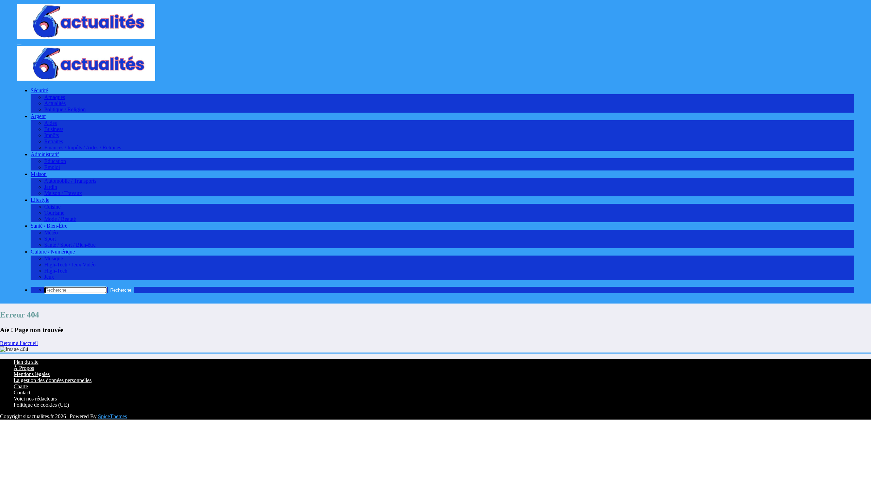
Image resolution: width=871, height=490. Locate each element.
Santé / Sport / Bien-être (70, 245)
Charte (21, 386)
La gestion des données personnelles (53, 380)
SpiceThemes (112, 416)
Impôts (51, 135)
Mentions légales (32, 374)
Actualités (55, 103)
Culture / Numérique (53, 252)
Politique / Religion (65, 109)
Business (53, 129)
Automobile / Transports (70, 181)
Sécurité (39, 90)
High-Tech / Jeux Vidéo (70, 264)
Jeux (49, 277)
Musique (53, 258)
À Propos (24, 368)
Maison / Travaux (63, 193)
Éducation (55, 161)
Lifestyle (40, 200)
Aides (50, 123)
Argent (38, 116)
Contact (22, 392)
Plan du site (26, 362)
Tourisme (54, 213)
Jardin (50, 187)
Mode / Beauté (60, 219)
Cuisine (52, 207)
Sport (50, 239)
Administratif (45, 154)
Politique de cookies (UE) (41, 405)
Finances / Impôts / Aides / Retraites (82, 147)
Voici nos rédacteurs (35, 399)
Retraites (53, 141)
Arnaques (54, 97)
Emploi (52, 167)
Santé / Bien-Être (49, 226)
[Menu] (19, 45)
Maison (39, 174)
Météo (51, 232)
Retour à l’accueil (19, 343)
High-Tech (55, 271)
